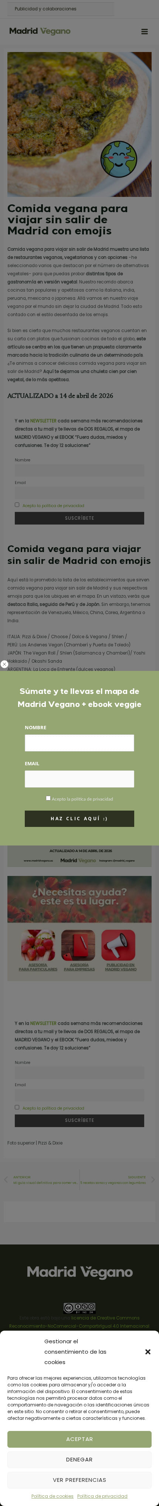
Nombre (35, 727)
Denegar (79, 1459)
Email (32, 763)
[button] (148, 1352)
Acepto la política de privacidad (82, 799)
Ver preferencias (79, 1480)
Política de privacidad (102, 1496)
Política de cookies (52, 1496)
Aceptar (79, 1439)
